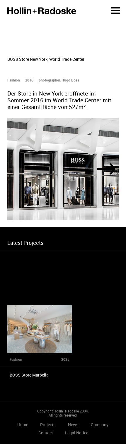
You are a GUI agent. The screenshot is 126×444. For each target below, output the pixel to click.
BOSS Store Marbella (29, 375)
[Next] (106, 169)
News (73, 424)
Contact (45, 433)
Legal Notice (76, 433)
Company (99, 424)
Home (41, 10)
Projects (47, 424)
